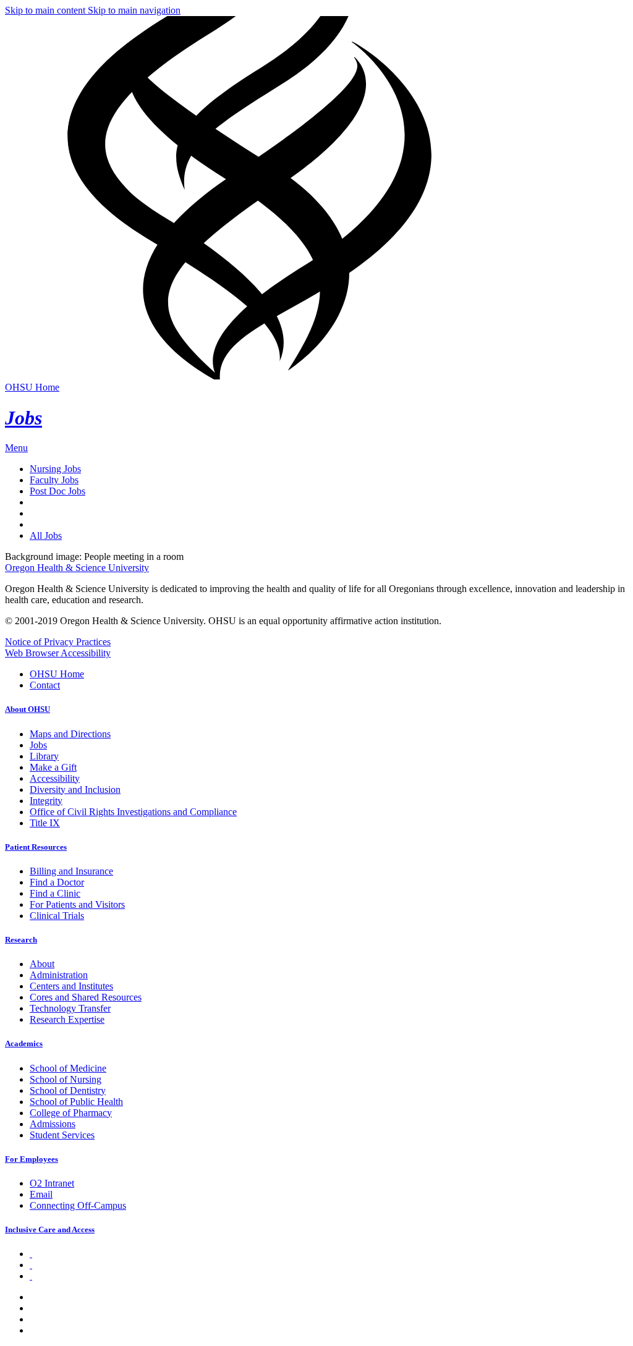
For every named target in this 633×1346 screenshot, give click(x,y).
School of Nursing (65, 1079)
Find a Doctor (57, 882)
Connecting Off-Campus (78, 1205)
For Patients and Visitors (77, 904)
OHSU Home (32, 387)
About (42, 964)
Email (41, 1194)
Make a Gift (53, 767)
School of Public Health (76, 1101)
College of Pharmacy (71, 1112)
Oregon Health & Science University (77, 567)
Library (44, 756)
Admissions (52, 1124)
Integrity (46, 800)
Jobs (23, 418)
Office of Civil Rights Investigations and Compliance (133, 811)
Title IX (45, 823)
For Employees (31, 1159)
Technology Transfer (70, 1008)
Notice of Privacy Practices (58, 642)
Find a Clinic (55, 893)
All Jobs (46, 535)
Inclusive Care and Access (50, 1229)
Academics (24, 1043)
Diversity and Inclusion (75, 789)
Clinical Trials (57, 915)
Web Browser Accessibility (58, 653)
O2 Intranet (52, 1183)
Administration (59, 975)
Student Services (62, 1135)
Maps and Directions (70, 734)
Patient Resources (36, 847)
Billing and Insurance (71, 871)
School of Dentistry (68, 1090)
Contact (45, 685)
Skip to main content (46, 10)
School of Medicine (68, 1068)
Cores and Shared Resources (86, 997)
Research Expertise (67, 1019)
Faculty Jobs (54, 480)
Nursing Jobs (55, 468)
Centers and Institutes (71, 986)
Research (21, 939)
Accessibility (55, 778)
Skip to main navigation (134, 10)
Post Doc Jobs (57, 491)
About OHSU (27, 709)
